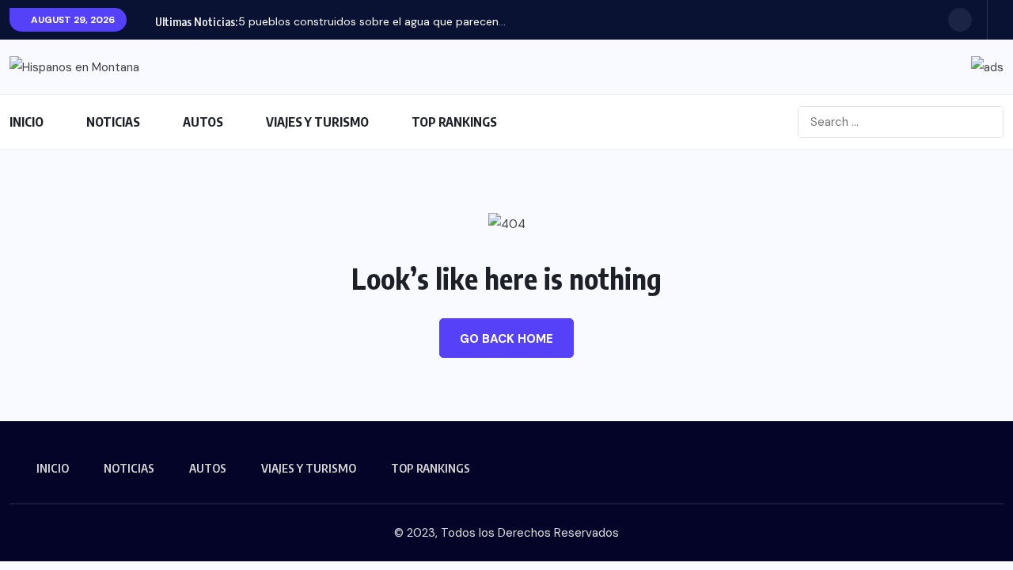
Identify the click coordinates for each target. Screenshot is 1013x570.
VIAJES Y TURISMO (317, 122)
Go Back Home (506, 339)
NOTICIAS (113, 122)
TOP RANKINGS (454, 122)
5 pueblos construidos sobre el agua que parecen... (372, 21)
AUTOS (203, 122)
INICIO (26, 122)
